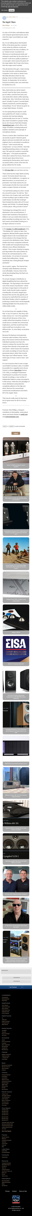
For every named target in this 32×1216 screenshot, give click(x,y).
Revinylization (5, 1089)
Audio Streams (5, 1098)
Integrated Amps (5, 1011)
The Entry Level (5, 1102)
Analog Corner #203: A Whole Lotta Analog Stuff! (16, 600)
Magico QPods (16, 632)
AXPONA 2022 (5, 1113)
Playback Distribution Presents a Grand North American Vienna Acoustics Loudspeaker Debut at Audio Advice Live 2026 (16, 961)
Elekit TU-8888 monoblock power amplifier (16, 465)
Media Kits (4, 1172)
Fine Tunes (4, 1105)
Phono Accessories (6, 1041)
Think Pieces (4, 1143)
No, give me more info (12, 6)
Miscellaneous (5, 1049)
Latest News (5, 1149)
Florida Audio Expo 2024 (7, 1125)
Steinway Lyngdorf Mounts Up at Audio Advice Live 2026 (16, 861)
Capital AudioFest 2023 (7, 1127)
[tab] (15, 433)
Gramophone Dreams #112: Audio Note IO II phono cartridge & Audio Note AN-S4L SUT (16, 532)
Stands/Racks (5, 1046)
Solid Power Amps (6, 1010)
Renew (3, 1184)
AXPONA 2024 (5, 1109)
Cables (3, 1040)
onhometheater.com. (12, 417)
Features (4, 1070)
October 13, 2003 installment (15, 229)
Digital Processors (6, 1021)
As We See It (12, 17)
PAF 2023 (4, 1128)
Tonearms (4, 1032)
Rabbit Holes (4, 1084)
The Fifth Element (6, 1097)
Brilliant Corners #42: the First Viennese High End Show (16, 795)
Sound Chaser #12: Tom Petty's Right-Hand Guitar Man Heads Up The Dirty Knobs (16, 567)
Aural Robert (4, 1078)
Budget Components (6, 1054)
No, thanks (4, 10)
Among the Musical (6, 1074)
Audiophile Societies (6, 1163)
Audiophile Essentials (6, 1140)
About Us (4, 1168)
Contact (14, 1191)
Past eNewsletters (6, 1152)
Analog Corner (5, 1094)
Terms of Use (5, 1176)
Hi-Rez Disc (4, 1019)
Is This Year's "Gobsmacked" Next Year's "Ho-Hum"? (16, 926)
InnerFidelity (4, 1059)
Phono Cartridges (6, 1033)
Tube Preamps (5, 1005)
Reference (4, 1138)
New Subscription (6, 1180)
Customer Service (6, 1169)
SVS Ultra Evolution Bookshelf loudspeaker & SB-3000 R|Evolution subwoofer (16, 697)
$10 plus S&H (9, 170)
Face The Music (5, 1103)
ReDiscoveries (5, 1086)
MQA (3, 1146)
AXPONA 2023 (5, 1111)
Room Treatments (6, 1044)
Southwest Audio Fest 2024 (8, 1122)
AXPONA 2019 (5, 1114)
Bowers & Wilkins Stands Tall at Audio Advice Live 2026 (16, 828)
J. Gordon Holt (5, 1057)
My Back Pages (5, 1082)
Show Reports (6, 1108)
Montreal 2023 (5, 1117)
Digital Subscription (6, 1182)
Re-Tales (3, 1087)
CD (2, 1018)
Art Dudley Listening (6, 1095)
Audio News (4, 1150)
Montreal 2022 (5, 1118)
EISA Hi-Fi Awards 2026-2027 (16, 664)
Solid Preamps (5, 1008)
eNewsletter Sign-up (6, 1164)
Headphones (4, 1048)
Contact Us (4, 1166)
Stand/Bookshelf (5, 999)
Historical (4, 1145)
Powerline (4, 1043)
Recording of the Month (7, 1065)
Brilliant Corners (5, 1079)
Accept (11, 10)
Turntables (4, 1030)
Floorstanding (5, 997)
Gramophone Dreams (6, 1081)
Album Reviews (5, 1068)
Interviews (4, 1142)
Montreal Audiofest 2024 (7, 1124)
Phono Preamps (5, 1013)
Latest (16, 433)
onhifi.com (24, 414)
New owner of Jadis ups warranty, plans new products (16, 498)
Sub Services (4, 1185)
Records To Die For (6, 1066)
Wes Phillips (6, 25)
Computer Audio (5, 1022)
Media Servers (5, 1024)
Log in (5, 426)
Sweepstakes (5, 1157)
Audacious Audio (5, 1056)
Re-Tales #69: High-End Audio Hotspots (16, 894)
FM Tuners (4, 1035)
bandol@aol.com (8, 125)
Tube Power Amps (6, 1006)
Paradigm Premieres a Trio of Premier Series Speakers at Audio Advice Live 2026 (16, 731)
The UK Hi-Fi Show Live (7, 1171)
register (11, 426)
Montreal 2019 (5, 1120)
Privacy (3, 1174)
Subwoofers (4, 1000)
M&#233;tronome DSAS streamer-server (16, 763)
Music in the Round (6, 1100)
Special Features (5, 1137)
